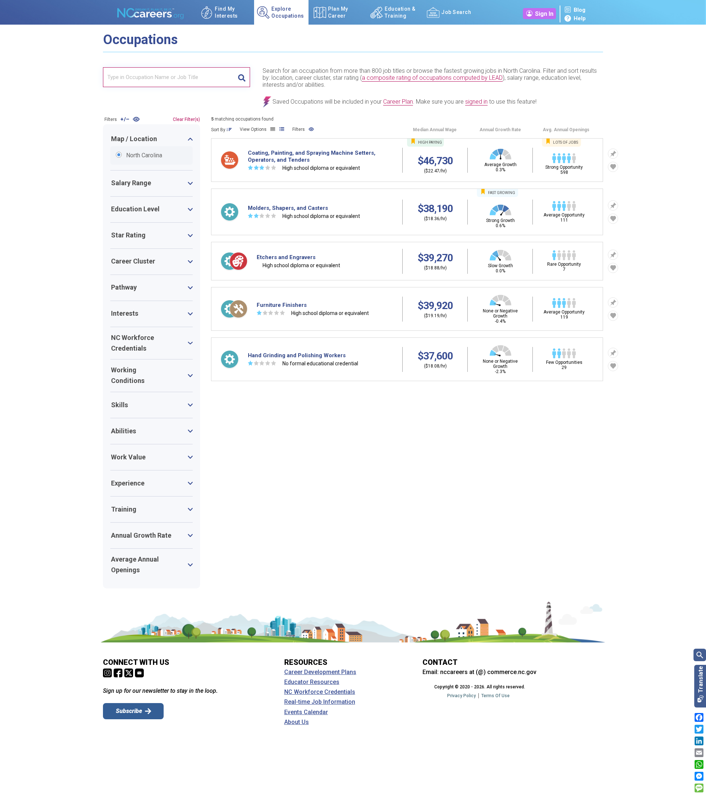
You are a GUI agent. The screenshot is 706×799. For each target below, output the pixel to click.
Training (123, 509)
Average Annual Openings (135, 564)
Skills (119, 405)
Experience (128, 483)
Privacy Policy (461, 695)
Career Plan (398, 101)
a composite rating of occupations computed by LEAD (432, 77)
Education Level (135, 209)
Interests (124, 313)
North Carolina (121, 155)
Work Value (128, 457)
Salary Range (131, 183)
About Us (296, 722)
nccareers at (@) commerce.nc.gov (488, 672)
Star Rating (128, 235)
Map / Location (134, 139)
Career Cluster (133, 261)
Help (580, 18)
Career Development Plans (320, 672)
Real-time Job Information (319, 702)
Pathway (124, 287)
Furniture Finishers (282, 305)
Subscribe (129, 710)
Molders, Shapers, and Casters (288, 208)
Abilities (123, 431)
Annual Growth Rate (141, 535)
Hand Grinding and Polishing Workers (297, 355)
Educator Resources (311, 682)
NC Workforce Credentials (132, 343)
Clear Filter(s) (186, 119)
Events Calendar (306, 712)
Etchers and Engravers (286, 257)
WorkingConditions (128, 375)
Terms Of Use (495, 695)
